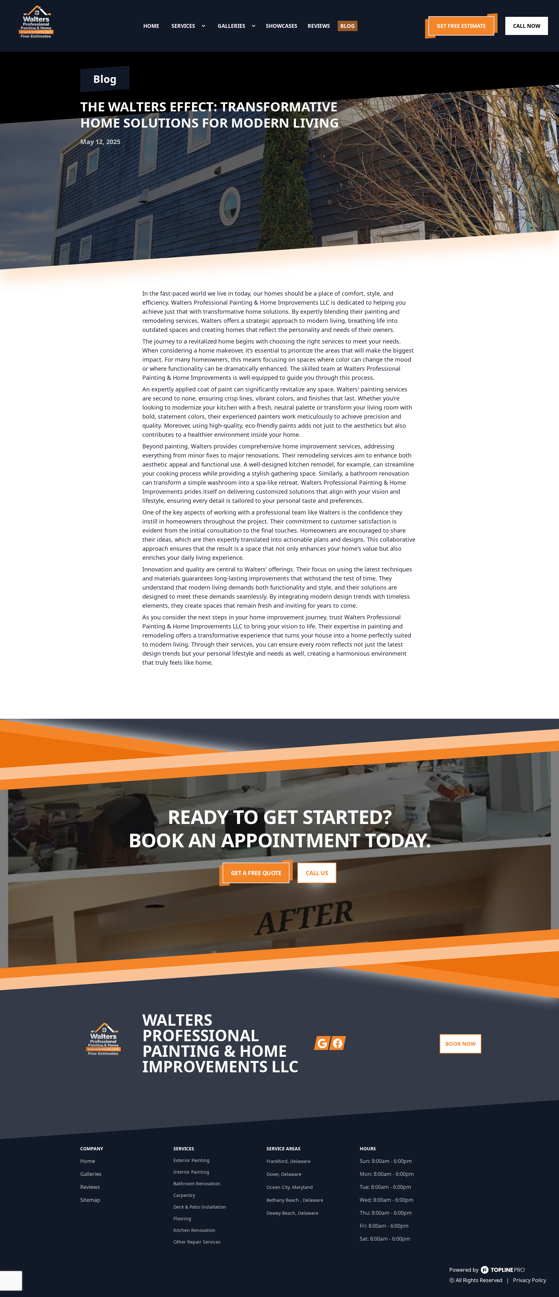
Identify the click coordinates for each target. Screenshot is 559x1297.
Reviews (90, 1186)
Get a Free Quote (256, 873)
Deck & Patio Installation (199, 1207)
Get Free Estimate (461, 25)
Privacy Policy (529, 1280)
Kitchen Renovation (194, 1230)
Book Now (460, 1043)
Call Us (317, 873)
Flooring (182, 1218)
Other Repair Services (197, 1242)
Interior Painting (191, 1172)
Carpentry (184, 1195)
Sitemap (90, 1199)
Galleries (91, 1174)
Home (87, 1161)
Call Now (526, 25)
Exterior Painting (191, 1160)
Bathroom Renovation (196, 1183)
